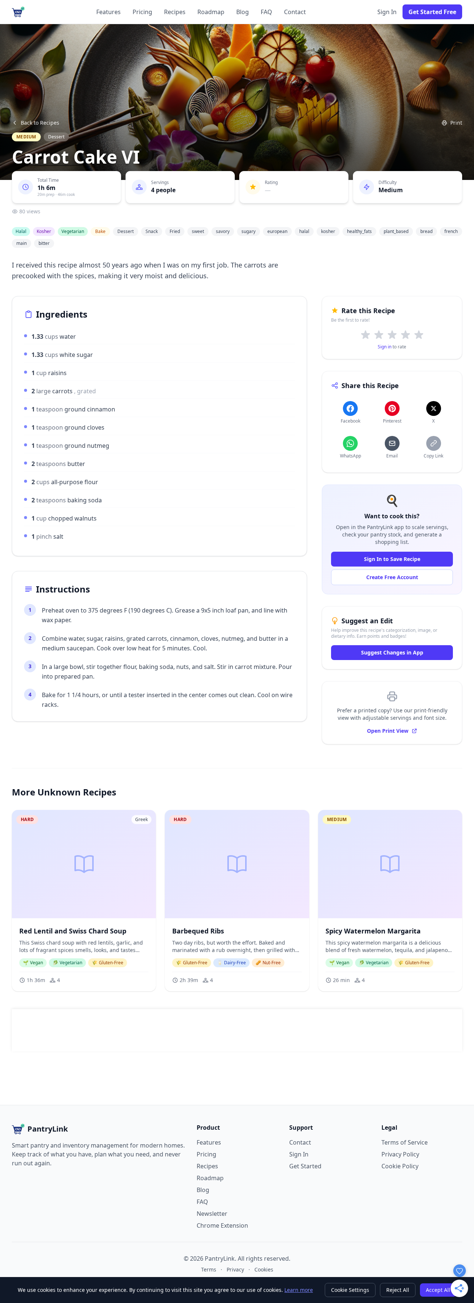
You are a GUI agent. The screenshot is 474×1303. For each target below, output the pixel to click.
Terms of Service (404, 1142)
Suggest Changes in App (392, 652)
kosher (328, 231)
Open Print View (387, 730)
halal (304, 231)
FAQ (266, 12)
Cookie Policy (399, 1166)
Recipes (175, 12)
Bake (100, 231)
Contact (295, 12)
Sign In (387, 12)
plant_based (396, 231)
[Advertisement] (237, 1030)
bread (426, 231)
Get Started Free (432, 12)
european (277, 231)
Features (108, 12)
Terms (208, 1269)
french (451, 231)
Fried (175, 231)
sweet (198, 231)
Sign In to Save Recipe (392, 558)
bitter (44, 243)
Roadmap (210, 12)
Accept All (438, 1289)
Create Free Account (392, 577)
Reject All (397, 1289)
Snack (152, 231)
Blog (242, 12)
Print (456, 122)
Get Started (305, 1166)
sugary (248, 231)
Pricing (142, 12)
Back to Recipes (40, 122)
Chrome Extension (222, 1225)
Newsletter (212, 1214)
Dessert (56, 137)
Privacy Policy (400, 1154)
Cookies (263, 1269)
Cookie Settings (350, 1289)
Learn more (298, 1289)
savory (223, 231)
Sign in (384, 347)
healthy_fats (359, 231)
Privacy (235, 1269)
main (21, 243)
